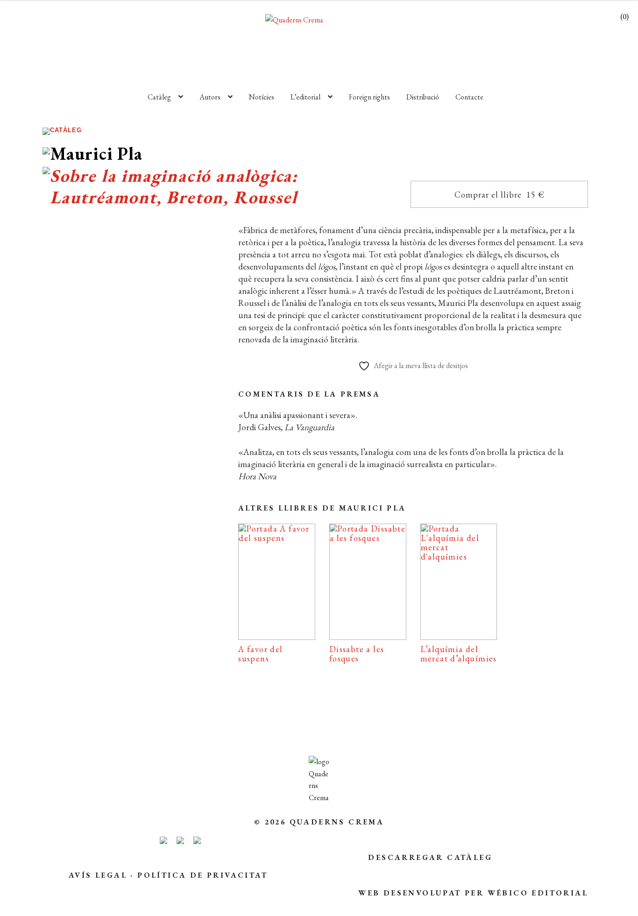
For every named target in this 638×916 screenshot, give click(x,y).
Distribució (422, 97)
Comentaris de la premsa (309, 394)
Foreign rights (369, 97)
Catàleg (159, 97)
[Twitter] (148, 670)
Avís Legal (98, 875)
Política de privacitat (202, 875)
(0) (624, 16)
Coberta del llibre (130, 640)
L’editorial (305, 97)
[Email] (66, 670)
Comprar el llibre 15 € (499, 194)
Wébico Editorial (538, 893)
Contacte (469, 97)
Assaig (116, 505)
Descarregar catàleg (430, 857)
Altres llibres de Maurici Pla (322, 508)
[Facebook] (105, 670)
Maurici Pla (101, 519)
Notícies (261, 97)
